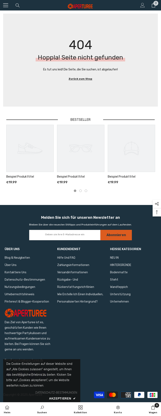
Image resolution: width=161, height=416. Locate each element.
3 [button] (86, 191)
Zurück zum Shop (80, 78)
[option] (30, 155)
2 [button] (80, 191)
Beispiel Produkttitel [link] (20, 176)
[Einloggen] (142, 5)
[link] (42, 409)
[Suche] (17, 5)
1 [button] (75, 191)
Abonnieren (116, 235)
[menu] (5, 5)
